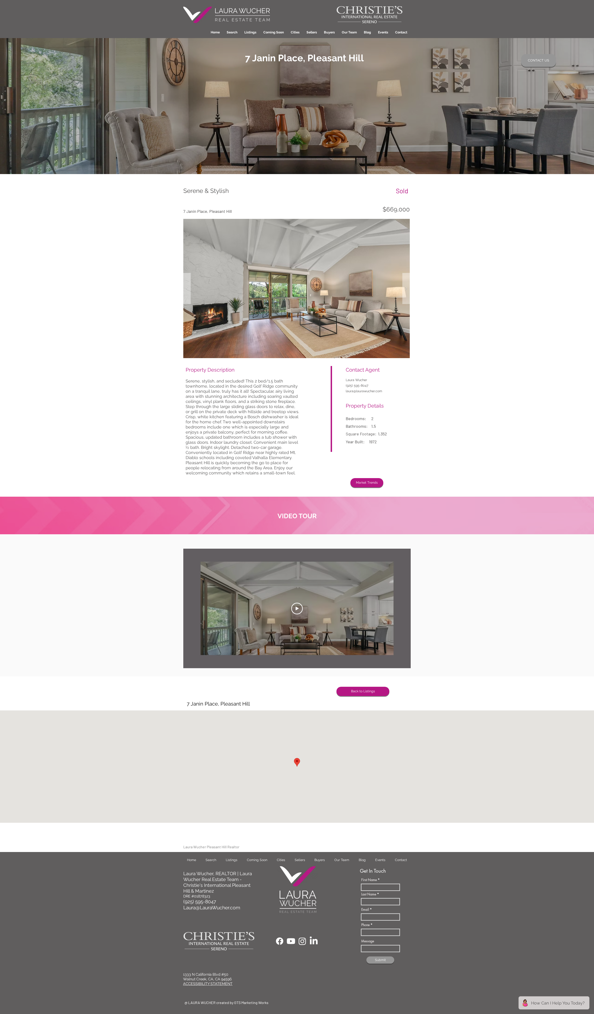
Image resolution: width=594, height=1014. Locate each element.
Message (367, 941)
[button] (295, 32)
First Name (369, 879)
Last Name (368, 894)
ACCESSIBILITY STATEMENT (207, 984)
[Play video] (297, 608)
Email (365, 909)
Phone (365, 925)
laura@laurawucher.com (364, 391)
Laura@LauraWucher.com (211, 907)
